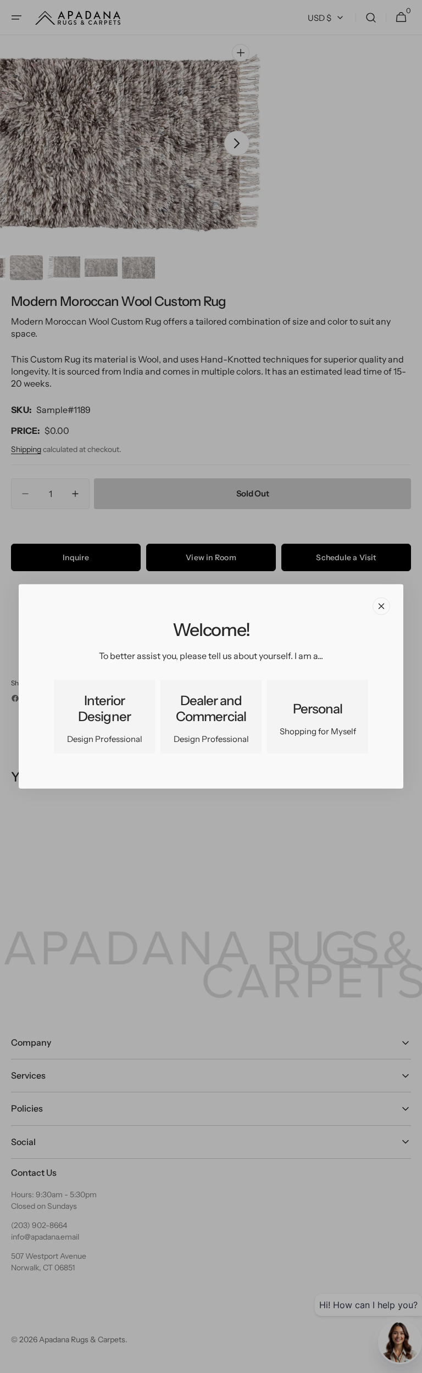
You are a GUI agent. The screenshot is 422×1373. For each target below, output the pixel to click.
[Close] (381, 606)
